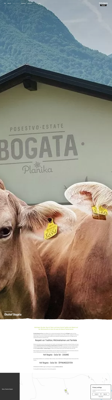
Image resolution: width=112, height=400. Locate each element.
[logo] (5, 3)
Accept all (96, 394)
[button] (66, 390)
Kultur (11, 311)
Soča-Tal (9, 3)
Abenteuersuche (16, 3)
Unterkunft (30, 3)
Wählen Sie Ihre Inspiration (103, 5)
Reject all (105, 394)
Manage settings (101, 396)
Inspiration (23, 3)
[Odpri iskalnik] (36, 3)
